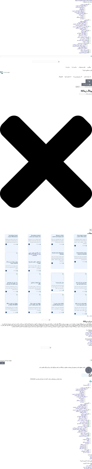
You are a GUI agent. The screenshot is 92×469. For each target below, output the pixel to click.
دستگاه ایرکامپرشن (82, 22)
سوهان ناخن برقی (83, 34)
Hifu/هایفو (81, 9)
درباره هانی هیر (83, 447)
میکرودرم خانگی (80, 17)
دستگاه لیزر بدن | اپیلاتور (81, 27)
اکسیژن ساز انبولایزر (82, 48)
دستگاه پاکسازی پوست (81, 13)
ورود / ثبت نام (86, 452)
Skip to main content (87, 0)
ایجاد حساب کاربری (87, 463)
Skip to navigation (79, 0)
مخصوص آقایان (83, 29)
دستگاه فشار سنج (83, 47)
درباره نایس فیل (83, 448)
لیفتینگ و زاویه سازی (79, 12)
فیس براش (81, 14)
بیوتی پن (82, 18)
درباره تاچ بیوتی (83, 445)
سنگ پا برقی (84, 32)
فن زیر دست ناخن (83, 35)
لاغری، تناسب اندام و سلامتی (79, 44)
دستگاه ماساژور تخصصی (81, 25)
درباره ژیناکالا (84, 444)
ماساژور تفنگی (83, 21)
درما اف (82, 16)
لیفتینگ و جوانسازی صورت (78, 10)
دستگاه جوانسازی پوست (81, 5)
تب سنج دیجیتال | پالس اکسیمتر (80, 46)
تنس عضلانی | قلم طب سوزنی (80, 23)
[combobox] (86, 94)
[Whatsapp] (90, 375)
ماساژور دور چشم (80, 7)
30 (87, 316)
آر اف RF (82, 8)
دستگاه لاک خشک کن (82, 33)
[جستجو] (90, 230)
